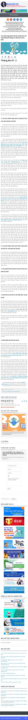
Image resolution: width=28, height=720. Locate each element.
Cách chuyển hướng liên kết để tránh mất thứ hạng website (13, 433)
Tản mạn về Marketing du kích (8, 673)
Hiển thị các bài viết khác (7, 407)
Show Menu (14, 15)
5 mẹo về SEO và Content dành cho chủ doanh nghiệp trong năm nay (14, 667)
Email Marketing (16, 391)
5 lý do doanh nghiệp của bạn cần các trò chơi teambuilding (12, 660)
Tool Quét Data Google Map (14, 28)
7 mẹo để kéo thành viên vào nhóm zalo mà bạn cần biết (13, 653)
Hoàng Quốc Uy (4, 690)
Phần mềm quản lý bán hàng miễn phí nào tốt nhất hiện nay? (13, 657)
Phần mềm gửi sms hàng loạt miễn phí (14, 22)
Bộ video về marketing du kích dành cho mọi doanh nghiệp (13, 676)
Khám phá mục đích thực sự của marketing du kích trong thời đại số (13, 664)
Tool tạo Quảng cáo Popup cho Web (14, 25)
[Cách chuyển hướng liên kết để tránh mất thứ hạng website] (14, 414)
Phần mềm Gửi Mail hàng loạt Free (14, 23)
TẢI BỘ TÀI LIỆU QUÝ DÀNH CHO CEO (14, 29)
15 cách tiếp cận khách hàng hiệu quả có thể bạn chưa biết (14, 679)
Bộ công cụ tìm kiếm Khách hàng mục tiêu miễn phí (14, 31)
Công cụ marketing (6, 391)
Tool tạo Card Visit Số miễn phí (10, 26)
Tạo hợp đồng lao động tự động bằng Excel (14, 218)
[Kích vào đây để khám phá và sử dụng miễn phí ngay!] (14, 10)
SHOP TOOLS (22, 26)
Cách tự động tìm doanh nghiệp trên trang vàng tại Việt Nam (14, 701)
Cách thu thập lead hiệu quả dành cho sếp (11, 682)
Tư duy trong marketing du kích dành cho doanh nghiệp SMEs (12, 670)
